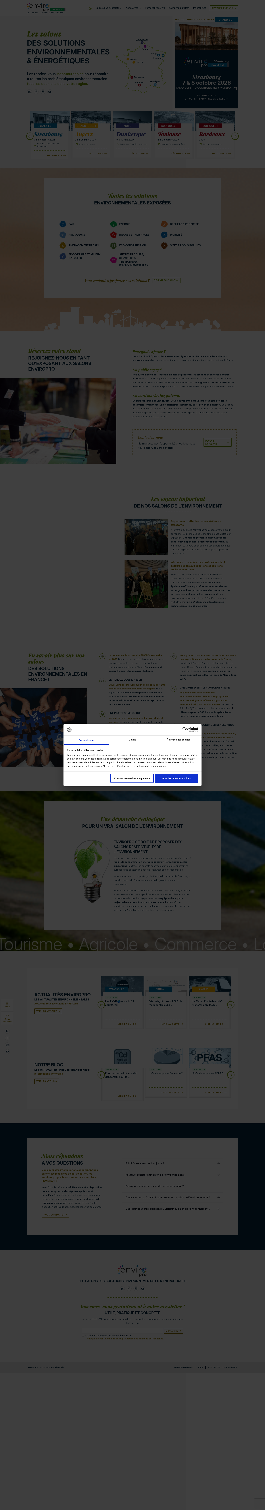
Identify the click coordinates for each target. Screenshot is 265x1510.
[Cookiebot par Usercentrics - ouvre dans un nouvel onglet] (184, 729)
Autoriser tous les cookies (176, 778)
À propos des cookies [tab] (178, 739)
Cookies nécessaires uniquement (132, 778)
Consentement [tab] (86, 740)
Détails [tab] (132, 739)
